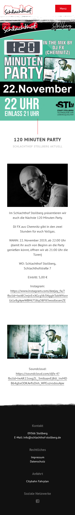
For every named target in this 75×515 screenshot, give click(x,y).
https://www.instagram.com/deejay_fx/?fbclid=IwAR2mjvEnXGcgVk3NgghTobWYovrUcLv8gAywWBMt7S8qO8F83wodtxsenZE (37, 295)
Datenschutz (37, 461)
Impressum (37, 457)
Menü (63, 8)
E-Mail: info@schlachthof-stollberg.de (37, 437)
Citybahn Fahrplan (37, 481)
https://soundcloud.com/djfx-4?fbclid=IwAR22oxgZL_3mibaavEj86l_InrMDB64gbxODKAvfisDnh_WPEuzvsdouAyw (37, 378)
